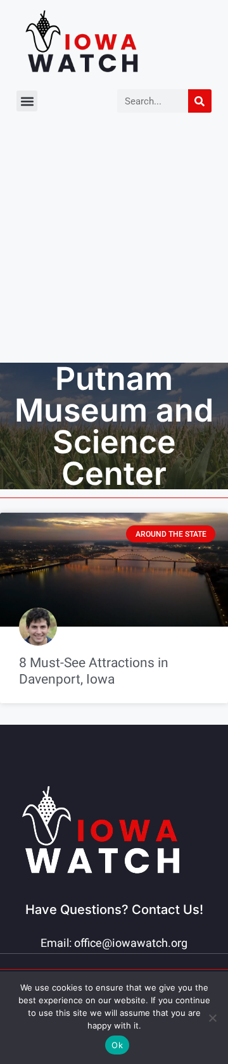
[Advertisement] (114, 242)
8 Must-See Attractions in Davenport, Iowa (93, 671)
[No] (212, 1017)
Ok (117, 1045)
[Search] (200, 101)
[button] (26, 101)
